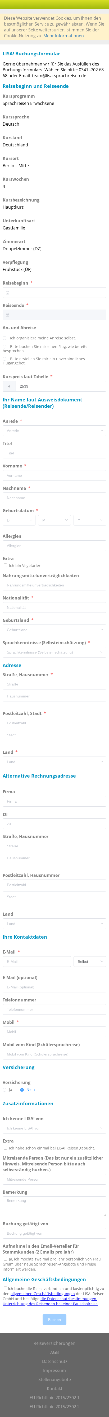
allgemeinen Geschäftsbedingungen (43, 1293)
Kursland (12, 138)
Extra (9, 558)
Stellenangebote (54, 1379)
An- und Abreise (20, 328)
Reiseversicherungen (54, 1343)
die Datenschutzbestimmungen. (68, 1298)
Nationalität (16, 598)
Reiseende (14, 305)
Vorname (13, 466)
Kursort (11, 158)
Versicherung (17, 1082)
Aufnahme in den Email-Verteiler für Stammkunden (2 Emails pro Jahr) (41, 1249)
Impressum (54, 1370)
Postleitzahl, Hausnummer (32, 875)
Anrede (11, 421)
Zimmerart (14, 241)
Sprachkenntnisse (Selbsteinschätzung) (45, 643)
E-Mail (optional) (20, 977)
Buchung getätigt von (27, 1224)
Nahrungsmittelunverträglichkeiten (41, 575)
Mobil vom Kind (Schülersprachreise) (42, 1045)
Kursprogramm (19, 96)
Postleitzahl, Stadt (23, 713)
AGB (54, 1352)
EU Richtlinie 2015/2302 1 (55, 1397)
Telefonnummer (20, 1000)
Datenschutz (54, 1361)
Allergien (12, 536)
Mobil (9, 1022)
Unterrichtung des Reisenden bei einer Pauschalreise (50, 1303)
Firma (9, 792)
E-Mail (10, 952)
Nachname (15, 488)
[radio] (39, 338)
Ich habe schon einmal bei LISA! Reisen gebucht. (51, 1148)
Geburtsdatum (19, 511)
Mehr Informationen (63, 36)
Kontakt (54, 1388)
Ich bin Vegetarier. (25, 565)
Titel (8, 443)
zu (6, 814)
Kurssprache (16, 117)
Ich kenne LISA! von (24, 1119)
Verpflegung (15, 262)
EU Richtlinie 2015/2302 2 (55, 1407)
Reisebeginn (16, 283)
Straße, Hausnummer (26, 674)
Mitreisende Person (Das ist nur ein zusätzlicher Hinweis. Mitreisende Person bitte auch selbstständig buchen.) (53, 1164)
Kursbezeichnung (21, 200)
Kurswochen (16, 179)
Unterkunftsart (19, 221)
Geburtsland (16, 620)
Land (8, 752)
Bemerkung (15, 1192)
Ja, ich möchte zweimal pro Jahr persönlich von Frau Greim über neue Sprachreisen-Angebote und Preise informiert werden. (52, 1264)
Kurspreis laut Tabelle (26, 377)
